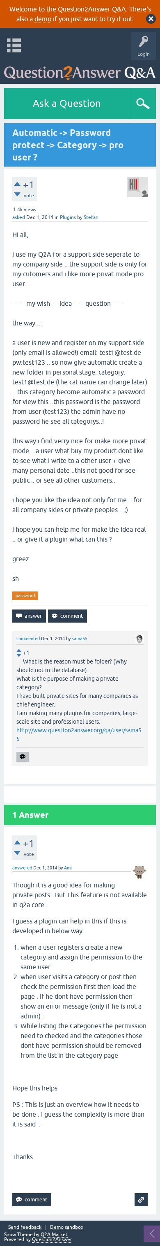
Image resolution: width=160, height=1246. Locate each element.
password (25, 595)
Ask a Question (67, 103)
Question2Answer (52, 1239)
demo (42, 19)
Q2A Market (54, 1234)
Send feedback (24, 1227)
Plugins (68, 217)
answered (22, 867)
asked (18, 217)
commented (28, 638)
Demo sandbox (66, 1227)
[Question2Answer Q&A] (79, 70)
